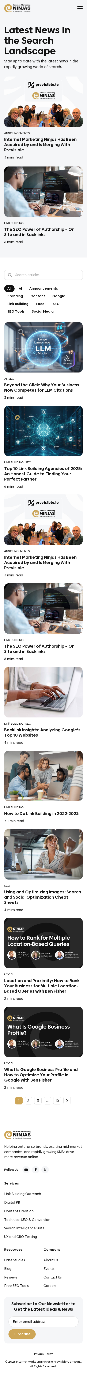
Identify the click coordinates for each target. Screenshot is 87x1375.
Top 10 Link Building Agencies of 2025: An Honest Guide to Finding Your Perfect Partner (43, 474)
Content (37, 296)
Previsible (60, 1361)
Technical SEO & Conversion (27, 1220)
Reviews (10, 1277)
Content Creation (19, 1211)
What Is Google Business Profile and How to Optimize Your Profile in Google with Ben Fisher (41, 1075)
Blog (7, 1269)
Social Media (43, 311)
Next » (67, 1100)
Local (40, 304)
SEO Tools (15, 311)
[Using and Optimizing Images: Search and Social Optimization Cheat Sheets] (43, 854)
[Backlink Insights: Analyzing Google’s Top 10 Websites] (43, 692)
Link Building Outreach (22, 1194)
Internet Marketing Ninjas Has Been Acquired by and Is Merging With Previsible (40, 144)
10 (57, 1101)
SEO (56, 304)
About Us (51, 1260)
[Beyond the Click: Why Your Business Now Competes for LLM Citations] (43, 347)
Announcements (17, 133)
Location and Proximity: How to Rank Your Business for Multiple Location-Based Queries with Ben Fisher (42, 986)
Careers (50, 1286)
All (9, 288)
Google (58, 296)
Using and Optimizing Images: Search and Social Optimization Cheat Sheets (42, 897)
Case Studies (14, 1260)
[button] (26, 1169)
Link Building (14, 223)
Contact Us (53, 1277)
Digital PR (12, 1202)
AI (20, 288)
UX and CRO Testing (20, 1237)
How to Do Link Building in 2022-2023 (41, 814)
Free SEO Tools (16, 1286)
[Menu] (80, 8)
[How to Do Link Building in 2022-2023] (43, 776)
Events (49, 1269)
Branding (15, 296)
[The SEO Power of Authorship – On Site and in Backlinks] (43, 192)
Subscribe (22, 1334)
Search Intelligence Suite (24, 1228)
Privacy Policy (43, 1354)
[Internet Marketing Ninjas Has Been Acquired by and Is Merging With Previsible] (43, 102)
